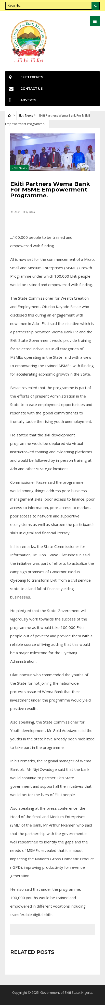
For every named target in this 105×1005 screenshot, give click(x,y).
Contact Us (31, 89)
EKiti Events (31, 77)
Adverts (28, 100)
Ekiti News (26, 115)
